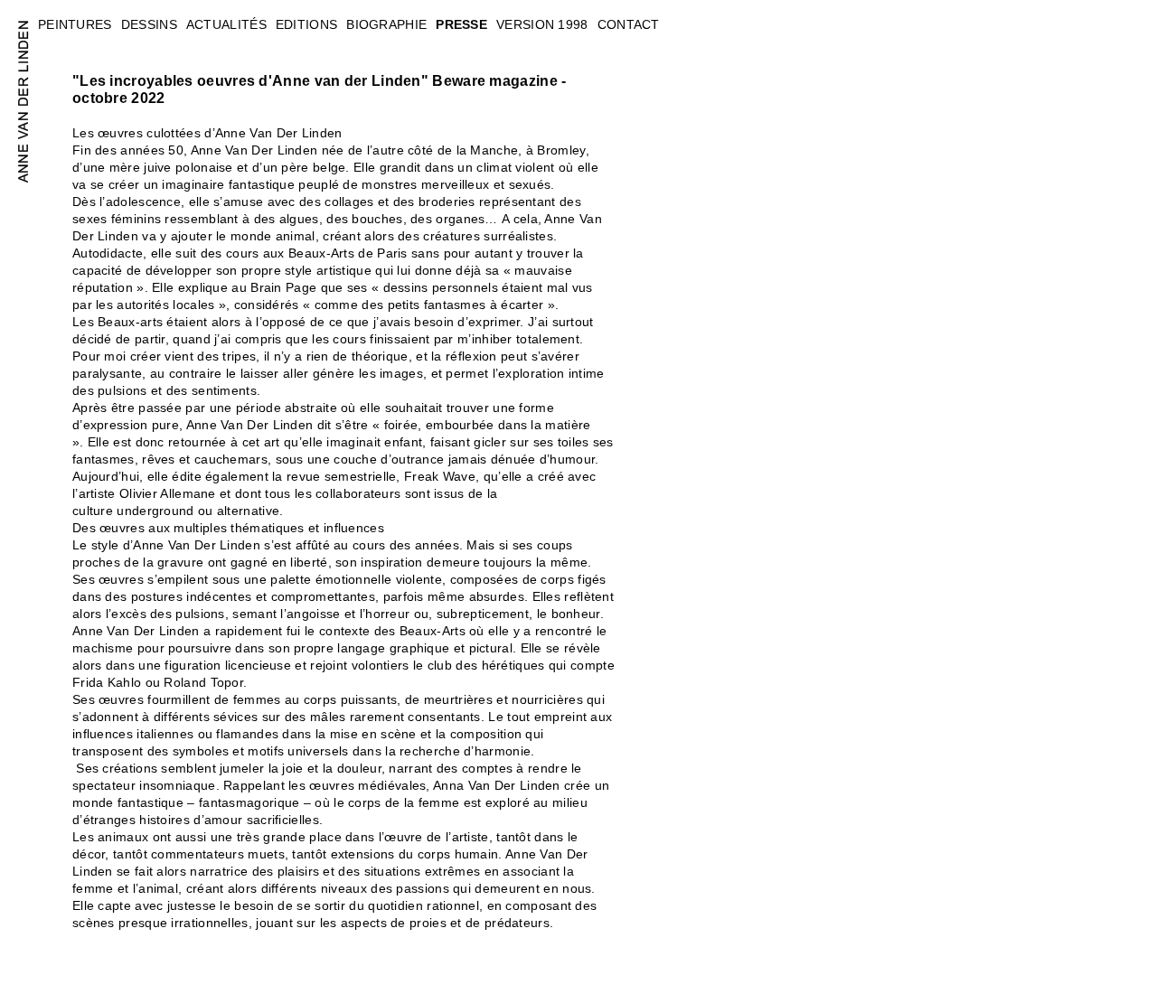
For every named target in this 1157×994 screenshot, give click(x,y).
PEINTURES (75, 24)
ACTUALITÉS (226, 24)
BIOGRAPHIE (386, 24)
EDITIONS (306, 24)
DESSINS (149, 24)
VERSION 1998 (542, 24)
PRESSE (461, 24)
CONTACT (628, 24)
